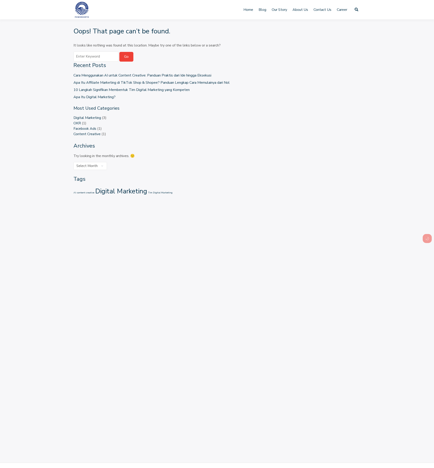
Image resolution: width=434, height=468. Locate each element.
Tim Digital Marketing (160, 192)
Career (342, 9)
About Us (300, 9)
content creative (85, 192)
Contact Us (322, 9)
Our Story (279, 9)
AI (74, 192)
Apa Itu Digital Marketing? (94, 97)
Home (248, 9)
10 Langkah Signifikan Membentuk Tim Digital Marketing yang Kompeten (131, 89)
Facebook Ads (84, 128)
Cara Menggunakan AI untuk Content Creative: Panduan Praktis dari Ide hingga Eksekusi (142, 75)
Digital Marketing (87, 117)
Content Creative (87, 134)
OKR (77, 123)
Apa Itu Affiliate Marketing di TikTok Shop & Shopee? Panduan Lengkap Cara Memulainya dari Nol (151, 82)
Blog (262, 9)
